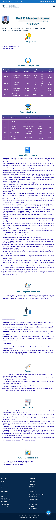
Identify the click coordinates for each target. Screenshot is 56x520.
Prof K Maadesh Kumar (33, 18)
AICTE (2, 481)
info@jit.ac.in (5, 1)
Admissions (32, 483)
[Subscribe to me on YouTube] (51, 1)
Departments (32, 481)
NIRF (2, 496)
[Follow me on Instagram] (49, 1)
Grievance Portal (5, 504)
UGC (2, 483)
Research (31, 486)
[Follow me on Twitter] (47, 1)
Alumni (42, 1)
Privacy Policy (4, 506)
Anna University (4, 488)
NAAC (2, 484)
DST (2, 486)
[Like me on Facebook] (45, 1)
